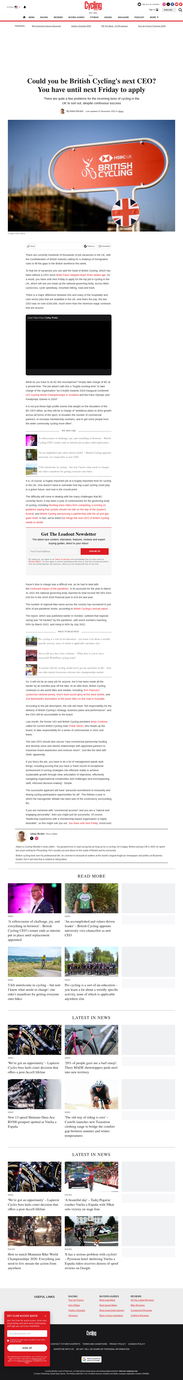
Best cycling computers (111, 1315)
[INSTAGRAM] (37, 838)
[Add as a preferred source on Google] (91, 1359)
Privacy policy (118, 1344)
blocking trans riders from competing (69, 505)
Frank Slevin (76, 726)
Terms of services (62, 559)
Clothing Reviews (140, 1315)
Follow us (91, 246)
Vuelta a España (76, 1310)
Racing (44, 17)
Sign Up (27, 1348)
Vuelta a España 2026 (81, 26)
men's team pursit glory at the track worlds (80, 694)
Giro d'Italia (74, 1305)
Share (32, 246)
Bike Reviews (138, 1305)
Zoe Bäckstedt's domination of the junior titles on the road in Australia (65, 698)
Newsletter (106, 246)
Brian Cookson (99, 721)
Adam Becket (76, 111)
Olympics (73, 1315)
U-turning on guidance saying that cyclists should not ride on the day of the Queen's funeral (66, 509)
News (31, 17)
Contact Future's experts (65, 1344)
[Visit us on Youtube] (176, 4)
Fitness (94, 17)
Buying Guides (76, 17)
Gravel (108, 17)
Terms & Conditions (24, 1361)
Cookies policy (136, 1344)
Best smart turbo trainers (112, 1310)
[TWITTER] (32, 838)
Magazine (123, 17)
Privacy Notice (35, 562)
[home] (24, 17)
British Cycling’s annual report (91, 608)
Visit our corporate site (128, 1371)
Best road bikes (107, 1300)
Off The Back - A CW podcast (114, 26)
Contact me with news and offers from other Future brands (27, 1340)
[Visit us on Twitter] (168, 4)
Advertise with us (64, 1349)
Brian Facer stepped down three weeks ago (81, 275)
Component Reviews (141, 1310)
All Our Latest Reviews (142, 1300)
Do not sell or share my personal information (102, 1349)
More (153, 17)
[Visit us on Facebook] (172, 4)
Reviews (58, 17)
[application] (69, 345)
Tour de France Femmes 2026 (152, 26)
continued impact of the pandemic (49, 588)
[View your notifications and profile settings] (25, 7)
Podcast (139, 17)
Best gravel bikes (108, 1305)
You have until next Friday (83, 823)
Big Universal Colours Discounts (46, 26)
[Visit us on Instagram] (164, 4)
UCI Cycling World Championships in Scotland (52, 395)
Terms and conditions (94, 1344)
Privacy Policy (37, 1359)
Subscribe (168, 10)
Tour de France (76, 1300)
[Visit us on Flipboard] (180, 4)
